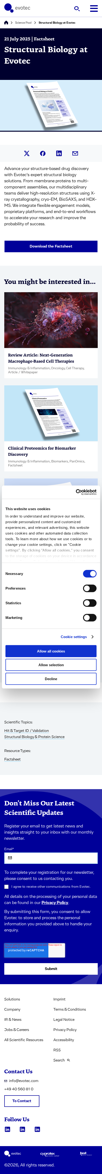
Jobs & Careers (16, 1030)
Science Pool (23, 22)
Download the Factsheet (51, 246)
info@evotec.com (23, 1081)
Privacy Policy (55, 903)
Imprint (59, 999)
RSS (57, 1050)
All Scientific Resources (23, 1040)
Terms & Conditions (69, 1009)
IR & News (12, 1020)
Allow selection (51, 665)
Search (59, 1060)
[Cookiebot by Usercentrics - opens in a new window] (76, 492)
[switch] (90, 588)
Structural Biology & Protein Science (34, 737)
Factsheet (12, 759)
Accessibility (63, 1040)
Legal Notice (63, 1020)
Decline (51, 679)
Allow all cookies (51, 651)
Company (12, 1009)
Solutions (12, 999)
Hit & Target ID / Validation (26, 731)
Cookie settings (74, 637)
